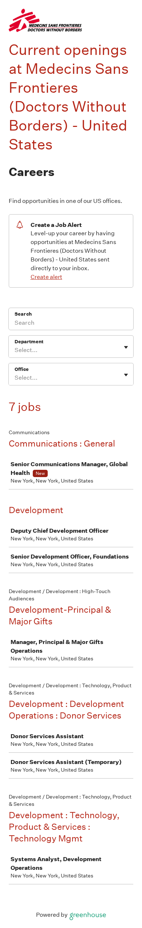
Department (29, 342)
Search (23, 314)
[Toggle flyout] (126, 347)
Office (22, 369)
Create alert (46, 276)
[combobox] (15, 350)
